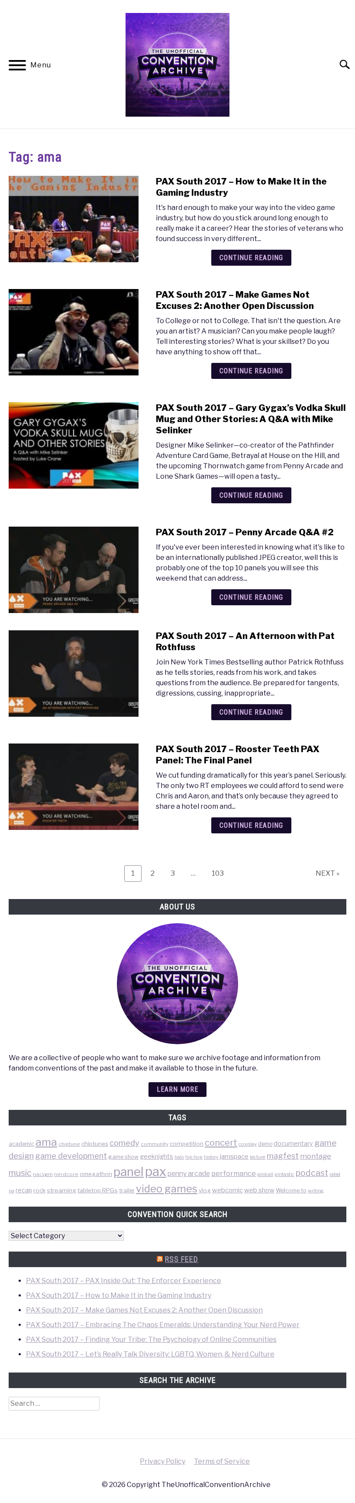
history (211, 1157)
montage (315, 1156)
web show (259, 1190)
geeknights (156, 1156)
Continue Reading (251, 258)
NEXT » (327, 873)
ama (46, 1141)
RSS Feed (181, 1259)
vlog (205, 1190)
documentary (293, 1143)
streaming (61, 1190)
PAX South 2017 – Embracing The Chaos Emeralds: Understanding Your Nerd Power (163, 1325)
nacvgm (43, 1174)
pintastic (284, 1174)
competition (186, 1143)
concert (221, 1143)
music (20, 1173)
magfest (283, 1155)
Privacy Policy (162, 1461)
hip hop (194, 1157)
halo (179, 1157)
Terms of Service (222, 1461)
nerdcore (66, 1174)
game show (123, 1156)
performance (233, 1173)
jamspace (234, 1156)
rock (39, 1190)
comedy (124, 1143)
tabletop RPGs (97, 1190)
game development (71, 1155)
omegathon (96, 1173)
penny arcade (189, 1173)
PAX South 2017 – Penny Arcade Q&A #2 (245, 532)
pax (155, 1171)
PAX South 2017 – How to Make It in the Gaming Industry (118, 1295)
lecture (257, 1157)
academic (21, 1144)
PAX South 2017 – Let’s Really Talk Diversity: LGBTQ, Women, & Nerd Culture (150, 1354)
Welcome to (291, 1190)
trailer (127, 1190)
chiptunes (94, 1143)
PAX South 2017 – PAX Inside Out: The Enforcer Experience (123, 1281)
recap (24, 1190)
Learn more (177, 1089)
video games (166, 1188)
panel (128, 1171)
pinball (265, 1174)
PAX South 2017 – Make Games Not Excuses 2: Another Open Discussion (144, 1310)
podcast (312, 1173)
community (154, 1144)
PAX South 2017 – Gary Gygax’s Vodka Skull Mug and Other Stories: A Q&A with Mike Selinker (251, 419)
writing (316, 1191)
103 (220, 873)
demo (265, 1144)
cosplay (248, 1144)
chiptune (69, 1144)
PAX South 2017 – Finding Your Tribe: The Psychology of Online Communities (151, 1339)
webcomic (227, 1190)
